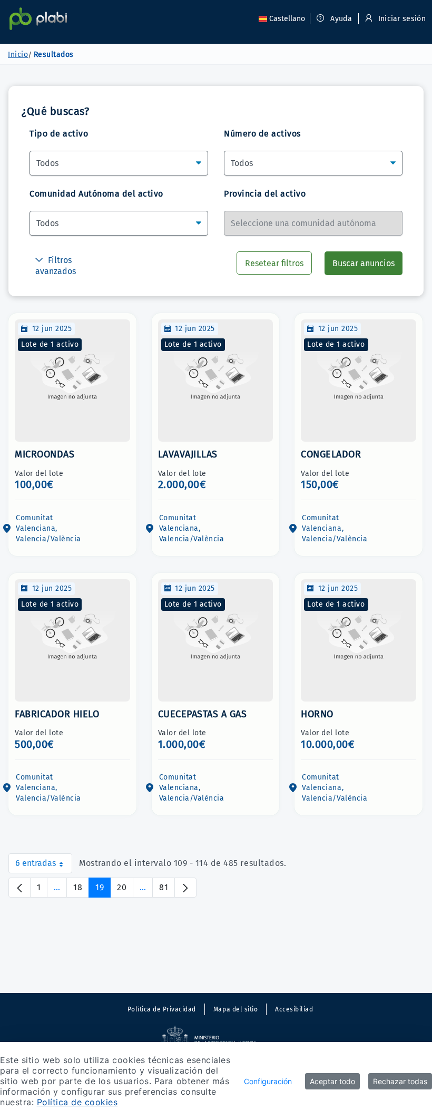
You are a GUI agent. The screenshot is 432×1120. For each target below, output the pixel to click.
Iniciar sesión (401, 18)
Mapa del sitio (235, 1009)
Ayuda (340, 18)
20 (125, 890)
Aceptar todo (332, 1081)
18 (81, 890)
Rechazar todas (400, 1081)
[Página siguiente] (185, 888)
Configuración (268, 1081)
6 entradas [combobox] (43, 865)
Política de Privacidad (161, 1009)
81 (167, 890)
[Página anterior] (19, 888)
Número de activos (262, 134)
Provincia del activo (265, 194)
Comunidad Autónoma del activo (96, 194)
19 (103, 890)
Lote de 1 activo (49, 344)
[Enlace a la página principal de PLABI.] (38, 18)
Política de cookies (77, 1102)
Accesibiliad (294, 1009)
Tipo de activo (59, 134)
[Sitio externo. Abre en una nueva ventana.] (216, 1040)
